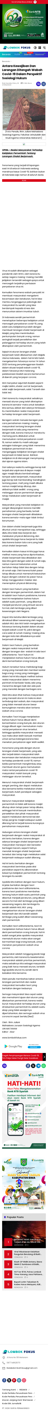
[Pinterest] (14, 1380)
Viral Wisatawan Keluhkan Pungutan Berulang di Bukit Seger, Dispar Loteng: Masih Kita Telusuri (27, 1253)
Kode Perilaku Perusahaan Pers (17, 1393)
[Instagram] (24, 1380)
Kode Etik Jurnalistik (11, 1403)
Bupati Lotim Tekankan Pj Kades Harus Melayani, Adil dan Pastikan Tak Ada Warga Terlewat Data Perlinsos (28, 1283)
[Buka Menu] (39, 47)
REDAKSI (23, 1389)
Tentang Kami (9, 1389)
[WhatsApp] (43, 1066)
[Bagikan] (43, 84)
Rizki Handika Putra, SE (10, 83)
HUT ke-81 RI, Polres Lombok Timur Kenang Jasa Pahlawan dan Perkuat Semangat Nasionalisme (28, 1273)
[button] (35, 47)
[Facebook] (28, 1066)
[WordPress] (19, 1380)
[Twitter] (33, 1066)
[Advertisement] (24, 1317)
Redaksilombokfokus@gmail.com (22, 1368)
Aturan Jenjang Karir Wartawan (17, 1400)
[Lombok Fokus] (16, 47)
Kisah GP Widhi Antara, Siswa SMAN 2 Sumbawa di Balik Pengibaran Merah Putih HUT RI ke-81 (28, 1263)
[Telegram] (38, 1066)
